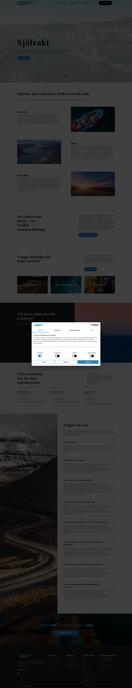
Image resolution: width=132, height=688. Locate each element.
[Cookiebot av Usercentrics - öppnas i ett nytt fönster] (92, 325)
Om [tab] (92, 330)
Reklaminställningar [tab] (74, 330)
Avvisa (44, 362)
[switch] (57, 356)
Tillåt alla (88, 362)
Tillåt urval (66, 362)
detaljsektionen (85, 346)
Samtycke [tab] (40, 330)
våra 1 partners (41, 337)
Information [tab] (57, 330)
